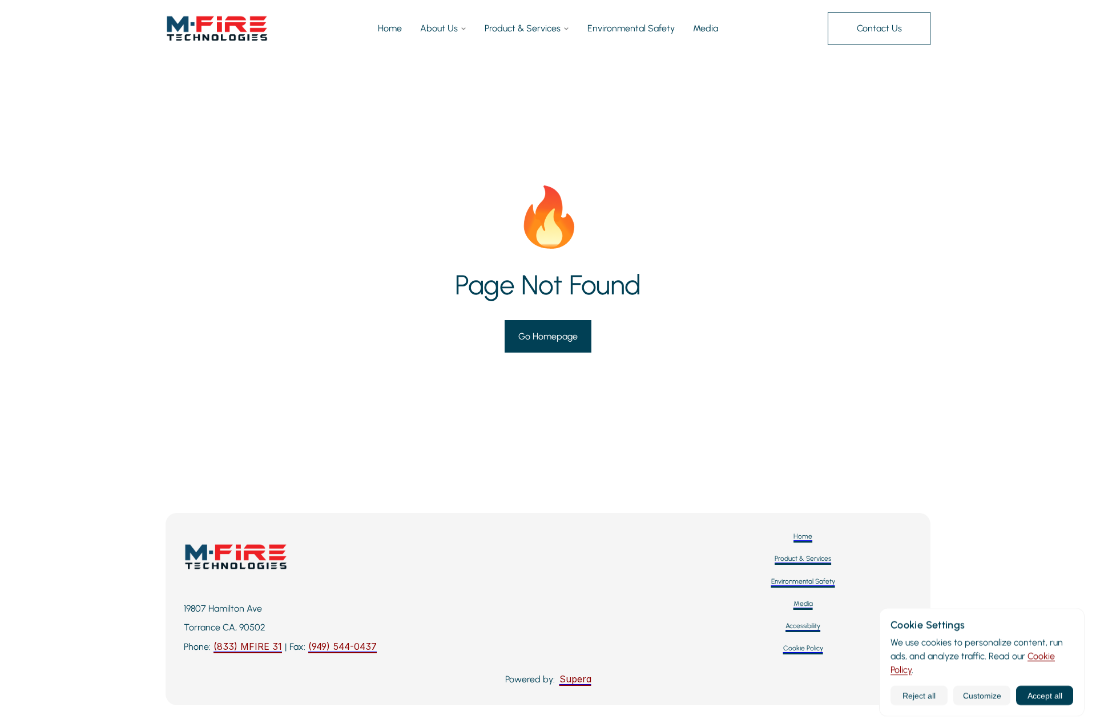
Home (390, 28)
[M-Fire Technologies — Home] (217, 28)
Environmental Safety (631, 28)
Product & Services (523, 28)
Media (705, 28)
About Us (439, 28)
